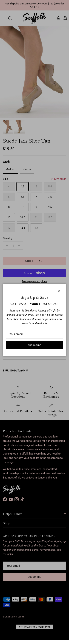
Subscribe (34, 345)
